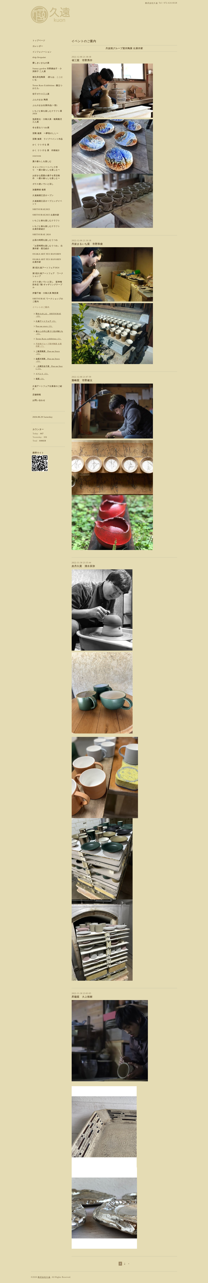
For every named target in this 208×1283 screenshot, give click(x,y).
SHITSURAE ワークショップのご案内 (47, 300)
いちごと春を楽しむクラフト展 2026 (47, 112)
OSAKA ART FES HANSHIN (46, 254)
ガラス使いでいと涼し (43, 184)
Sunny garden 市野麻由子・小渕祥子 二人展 (47, 69)
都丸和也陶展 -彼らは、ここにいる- (47, 78)
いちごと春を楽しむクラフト (46, 220)
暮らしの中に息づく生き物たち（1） (49, 332)
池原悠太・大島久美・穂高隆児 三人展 (47, 120)
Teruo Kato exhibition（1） (49, 339)
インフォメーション (42, 52)
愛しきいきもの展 (40, 63)
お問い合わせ (38, 400)
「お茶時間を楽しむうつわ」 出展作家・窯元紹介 (47, 247)
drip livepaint (39, 57)
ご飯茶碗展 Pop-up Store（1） (48, 352)
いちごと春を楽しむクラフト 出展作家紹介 (47, 227)
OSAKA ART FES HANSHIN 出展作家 (46, 260)
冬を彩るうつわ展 (40, 127)
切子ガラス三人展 (40, 94)
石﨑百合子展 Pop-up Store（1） (49, 367)
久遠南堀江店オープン (43, 195)
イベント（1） (42, 374)
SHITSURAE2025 (41, 209)
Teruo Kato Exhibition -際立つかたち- (47, 86)
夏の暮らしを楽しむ (42, 161)
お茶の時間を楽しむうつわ (45, 240)
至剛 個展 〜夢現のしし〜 (45, 133)
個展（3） (40, 379)
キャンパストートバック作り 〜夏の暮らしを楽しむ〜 (46, 168)
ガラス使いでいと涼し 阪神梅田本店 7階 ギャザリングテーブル (47, 284)
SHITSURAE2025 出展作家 (45, 215)
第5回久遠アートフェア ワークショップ (47, 274)
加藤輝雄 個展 (39, 190)
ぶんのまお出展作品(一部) (44, 105)
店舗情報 (36, 394)
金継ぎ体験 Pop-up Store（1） (48, 360)
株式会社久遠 (44, 1277)
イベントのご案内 (40, 307)
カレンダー (37, 46)
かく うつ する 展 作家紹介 (46, 150)
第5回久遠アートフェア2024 (45, 268)
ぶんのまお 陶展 (40, 99)
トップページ (38, 40)
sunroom (36, 156)
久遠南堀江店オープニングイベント (47, 202)
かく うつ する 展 (40, 145)
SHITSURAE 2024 (41, 234)
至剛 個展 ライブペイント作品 (47, 139)
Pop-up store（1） (44, 326)
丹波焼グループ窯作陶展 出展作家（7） (49, 345)
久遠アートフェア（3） (46, 321)
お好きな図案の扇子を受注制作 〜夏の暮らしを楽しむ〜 (46, 176)
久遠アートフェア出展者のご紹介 (47, 387)
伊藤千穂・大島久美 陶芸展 (45, 293)
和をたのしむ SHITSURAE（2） (48, 315)
